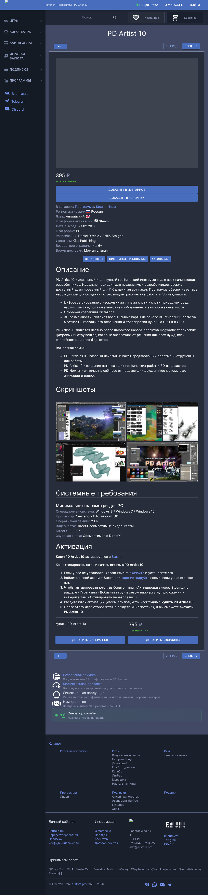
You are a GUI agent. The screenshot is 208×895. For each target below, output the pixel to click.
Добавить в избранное (126, 189)
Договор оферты (106, 843)
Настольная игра (124, 783)
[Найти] (114, 17)
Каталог (55, 743)
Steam (101, 207)
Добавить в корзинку (126, 197)
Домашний (119, 763)
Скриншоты (94, 259)
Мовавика (119, 779)
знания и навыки (175, 755)
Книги (168, 751)
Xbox (115, 808)
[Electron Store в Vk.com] (147, 886)
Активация (160, 259)
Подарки (170, 792)
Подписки (119, 792)
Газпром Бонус (122, 759)
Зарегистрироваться (63, 835)
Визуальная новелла (126, 755)
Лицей (64, 796)
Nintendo (118, 804)
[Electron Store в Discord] (162, 886)
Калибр (117, 771)
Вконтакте (171, 836)
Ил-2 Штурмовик (124, 767)
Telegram (170, 840)
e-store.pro (79, 884)
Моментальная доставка (83, 684)
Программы (64, 4)
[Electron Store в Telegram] (169, 886)
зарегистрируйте (135, 578)
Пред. (174, 46)
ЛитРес (117, 775)
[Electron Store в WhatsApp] (154, 886)
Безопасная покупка (79, 675)
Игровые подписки (73, 751)
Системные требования (127, 259)
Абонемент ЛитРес (125, 800)
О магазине (174, 4)
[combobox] (95, 17)
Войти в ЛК (56, 831)
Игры (111, 207)
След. (188, 46)
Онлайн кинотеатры (126, 796)
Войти (195, 4)
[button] (127, 113)
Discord (169, 844)
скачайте (137, 573)
